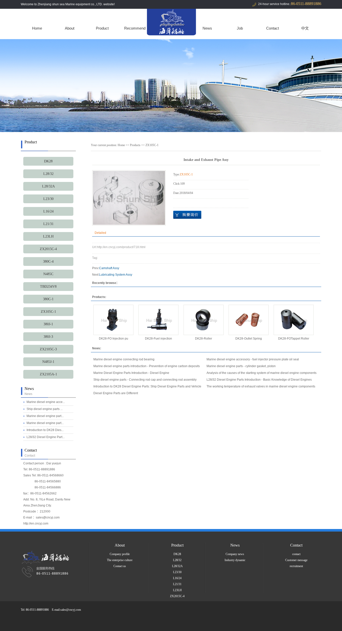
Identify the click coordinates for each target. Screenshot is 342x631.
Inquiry (187, 215)
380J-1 (48, 324)
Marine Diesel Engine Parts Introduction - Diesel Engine (131, 373)
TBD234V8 (48, 286)
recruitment (296, 566)
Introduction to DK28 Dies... (45, 430)
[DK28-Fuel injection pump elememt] (158, 320)
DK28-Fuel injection (158, 338)
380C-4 (48, 261)
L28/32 (48, 174)
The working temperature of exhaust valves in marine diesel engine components (261, 386)
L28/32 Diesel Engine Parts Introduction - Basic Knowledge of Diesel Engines (259, 379)
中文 (305, 28)
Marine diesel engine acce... (46, 402)
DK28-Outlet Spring (248, 338)
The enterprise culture (119, 560)
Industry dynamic (235, 560)
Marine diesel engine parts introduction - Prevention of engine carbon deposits (146, 366)
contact (296, 554)
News (207, 28)
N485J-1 (48, 362)
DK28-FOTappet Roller (293, 338)
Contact (272, 28)
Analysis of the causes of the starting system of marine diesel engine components (261, 373)
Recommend (134, 28)
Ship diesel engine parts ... (45, 409)
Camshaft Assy (109, 268)
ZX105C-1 (48, 311)
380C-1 (48, 299)
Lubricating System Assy (115, 274)
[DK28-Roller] (204, 320)
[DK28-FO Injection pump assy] (113, 320)
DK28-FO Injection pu (113, 338)
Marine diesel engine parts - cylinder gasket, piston (241, 366)
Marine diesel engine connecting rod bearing (123, 359)
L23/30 (48, 199)
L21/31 (48, 224)
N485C (48, 274)
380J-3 (48, 337)
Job (240, 28)
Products (135, 145)
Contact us (119, 566)
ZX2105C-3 (48, 349)
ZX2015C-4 (48, 249)
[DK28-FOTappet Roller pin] (294, 320)
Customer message (296, 560)
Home (37, 28)
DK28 (48, 161)
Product (102, 28)
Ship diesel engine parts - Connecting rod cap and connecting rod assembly (145, 379)
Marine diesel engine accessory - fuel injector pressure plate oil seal (253, 359)
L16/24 (48, 211)
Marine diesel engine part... (45, 416)
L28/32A (48, 186)
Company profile (120, 554)
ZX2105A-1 (48, 374)
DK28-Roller (203, 338)
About (69, 28)
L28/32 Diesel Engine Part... (46, 437)
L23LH (48, 236)
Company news (235, 554)
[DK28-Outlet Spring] (249, 320)
